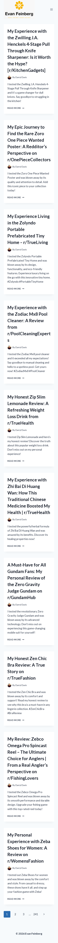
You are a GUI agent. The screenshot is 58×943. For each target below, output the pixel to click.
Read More (15, 108)
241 (35, 914)
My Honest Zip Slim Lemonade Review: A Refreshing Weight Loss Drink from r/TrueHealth (28, 410)
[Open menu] (51, 9)
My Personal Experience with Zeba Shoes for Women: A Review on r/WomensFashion (28, 848)
